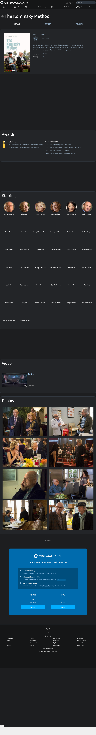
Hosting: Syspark (48, 648)
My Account (56, 638)
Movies (18, 7)
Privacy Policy (80, 645)
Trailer (48, 24)
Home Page (10, 638)
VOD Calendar (34, 643)
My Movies (56, 641)
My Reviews (56, 645)
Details (17, 24)
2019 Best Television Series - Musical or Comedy (24, 148)
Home (6, 7)
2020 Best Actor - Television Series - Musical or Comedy (63, 148)
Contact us (80, 638)
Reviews (79, 24)
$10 (63, 601)
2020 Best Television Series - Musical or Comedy (61, 153)
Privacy (49, 636)
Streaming (42, 7)
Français (48, 632)
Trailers (68, 7)
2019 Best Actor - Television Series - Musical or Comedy (26, 145)
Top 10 (80, 7)
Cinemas (29, 7)
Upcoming (56, 7)
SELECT (32, 607)
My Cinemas (56, 643)
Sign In (70, 3)
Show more (61, 580)
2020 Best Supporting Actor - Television (58, 150)
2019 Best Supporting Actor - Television (58, 145)
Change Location (81, 641)
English (48, 629)
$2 (33, 601)
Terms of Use (80, 643)
